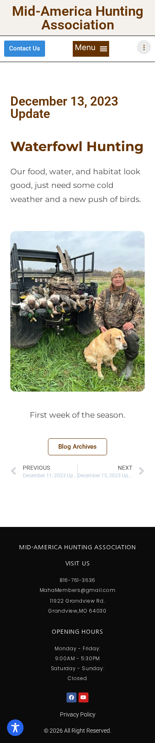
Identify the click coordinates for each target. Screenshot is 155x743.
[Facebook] (71, 697)
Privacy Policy (77, 714)
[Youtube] (83, 697)
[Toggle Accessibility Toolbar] (15, 728)
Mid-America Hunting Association (77, 18)
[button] (91, 49)
